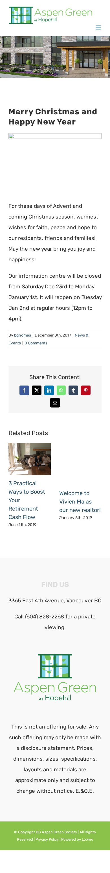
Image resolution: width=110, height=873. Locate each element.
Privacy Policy (47, 839)
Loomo (87, 839)
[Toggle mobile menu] (99, 27)
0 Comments (36, 343)
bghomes (22, 335)
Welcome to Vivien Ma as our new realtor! (80, 501)
